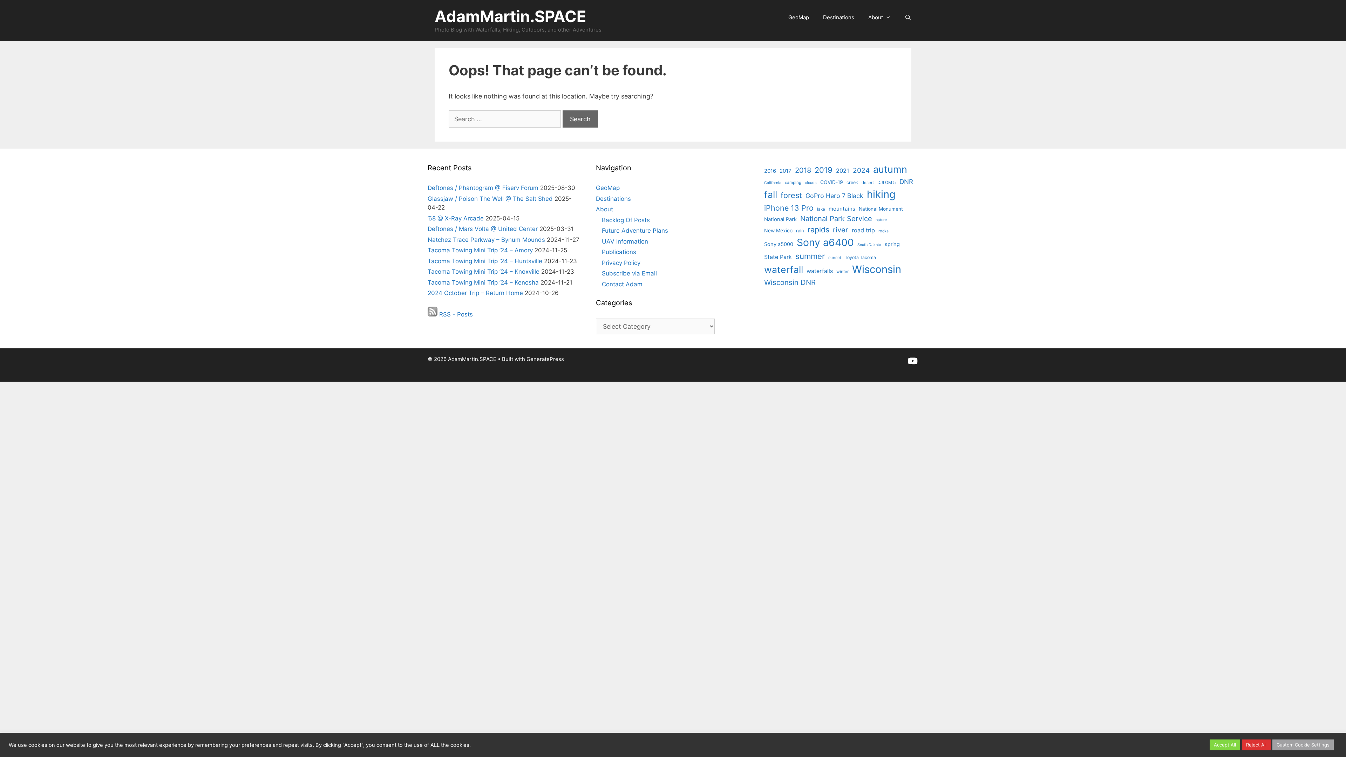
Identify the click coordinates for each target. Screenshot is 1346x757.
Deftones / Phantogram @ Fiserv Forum (483, 187)
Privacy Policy (621, 262)
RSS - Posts (455, 314)
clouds (811, 182)
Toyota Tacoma (860, 257)
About (875, 17)
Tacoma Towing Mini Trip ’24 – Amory (480, 250)
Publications (619, 251)
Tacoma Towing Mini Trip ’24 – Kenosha (483, 282)
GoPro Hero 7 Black (834, 195)
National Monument (881, 209)
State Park (778, 256)
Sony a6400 (825, 242)
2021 (842, 170)
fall (770, 194)
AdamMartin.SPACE (510, 16)
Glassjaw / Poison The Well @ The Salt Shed (490, 198)
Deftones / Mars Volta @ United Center (483, 228)
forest (791, 195)
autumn (890, 169)
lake (821, 209)
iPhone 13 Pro (789, 207)
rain (800, 230)
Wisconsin (876, 269)
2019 (823, 170)
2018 (803, 170)
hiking (881, 194)
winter (842, 271)
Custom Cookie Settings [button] (1303, 745)
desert (868, 182)
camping (793, 182)
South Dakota (869, 245)
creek (852, 182)
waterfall (783, 269)
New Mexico (778, 230)
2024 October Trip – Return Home (475, 292)
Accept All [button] (1225, 745)
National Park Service (836, 218)
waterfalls (820, 270)
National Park (780, 219)
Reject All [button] (1256, 745)
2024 (861, 170)
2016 (770, 171)
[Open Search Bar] (908, 17)
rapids (818, 229)
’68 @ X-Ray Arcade (456, 218)
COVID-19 (831, 182)
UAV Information (625, 241)
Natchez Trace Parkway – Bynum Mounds (486, 239)
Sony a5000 (778, 244)
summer (810, 256)
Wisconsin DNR (790, 282)
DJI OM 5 (886, 182)
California (772, 182)
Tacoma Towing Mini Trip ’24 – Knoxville (483, 271)
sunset (834, 257)
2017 (785, 171)
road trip (863, 230)
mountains (842, 208)
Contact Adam (622, 284)
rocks (883, 231)
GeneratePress (545, 359)
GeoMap (798, 17)
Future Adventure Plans (635, 230)
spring (892, 244)
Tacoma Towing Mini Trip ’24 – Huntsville (485, 261)
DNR (906, 181)
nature (881, 219)
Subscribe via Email (629, 273)
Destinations (838, 17)
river (840, 229)
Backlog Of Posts (626, 220)
